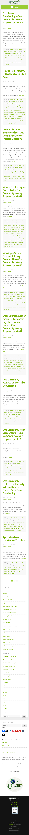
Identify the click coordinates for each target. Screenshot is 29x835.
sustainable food (15, 229)
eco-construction (8, 174)
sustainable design (8, 225)
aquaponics (6, 309)
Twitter (4, 695)
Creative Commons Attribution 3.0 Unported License (14, 804)
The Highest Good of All (13, 235)
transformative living (19, 118)
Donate (4, 705)
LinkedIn (5, 692)
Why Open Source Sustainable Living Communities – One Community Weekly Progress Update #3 (12, 259)
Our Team (5, 593)
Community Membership (9, 666)
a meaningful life (19, 108)
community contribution (9, 106)
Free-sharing (20, 244)
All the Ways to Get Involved (9, 656)
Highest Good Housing (8, 636)
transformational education (14, 358)
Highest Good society (8, 120)
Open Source (5, 742)
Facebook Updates (7, 676)
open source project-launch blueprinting (13, 362)
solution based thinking (18, 172)
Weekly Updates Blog (8, 616)
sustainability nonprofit (9, 118)
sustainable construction (17, 231)
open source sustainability (10, 528)
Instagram (5, 682)
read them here (16, 832)
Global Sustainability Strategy (9, 609)
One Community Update (9, 62)
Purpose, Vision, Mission (8, 603)
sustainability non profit (9, 55)
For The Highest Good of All (9, 612)
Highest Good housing (18, 238)
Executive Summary (7, 619)
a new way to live (18, 120)
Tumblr (4, 698)
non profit (11, 246)
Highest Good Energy (8, 633)
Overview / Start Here (8, 599)
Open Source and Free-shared (10, 606)
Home (4, 590)
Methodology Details (7, 745)
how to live (12, 108)
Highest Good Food (7, 629)
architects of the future (15, 53)
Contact (5, 708)
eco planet (18, 57)
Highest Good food (17, 240)
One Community (14, 2)
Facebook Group (7, 679)
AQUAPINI (10, 296)
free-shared (17, 463)
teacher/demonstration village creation (13, 298)
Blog (4, 702)
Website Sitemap (7, 622)
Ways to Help (6, 596)
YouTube (5, 689)
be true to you (22, 114)
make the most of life (20, 116)
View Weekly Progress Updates (10, 663)
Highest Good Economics (9, 642)
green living (13, 176)
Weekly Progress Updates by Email (11, 659)
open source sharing (19, 60)
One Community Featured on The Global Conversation (14, 382)
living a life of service (12, 101)
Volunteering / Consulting (9, 669)
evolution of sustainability (9, 57)
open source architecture (13, 178)
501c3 (21, 223)
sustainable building (11, 244)
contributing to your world (10, 110)
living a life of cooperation (14, 103)
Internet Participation (8, 672)
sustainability (15, 225)
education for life (18, 167)
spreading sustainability (9, 421)
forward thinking (13, 567)
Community (6, 51)
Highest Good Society (8, 646)
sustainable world (18, 366)
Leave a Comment (7, 28)
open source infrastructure (10, 233)
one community (12, 112)
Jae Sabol (20, 522)
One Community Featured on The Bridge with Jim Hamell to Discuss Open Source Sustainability (14, 487)
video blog (6, 246)
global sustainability (20, 528)
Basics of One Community (16, 49)
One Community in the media (14, 419)
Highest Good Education (8, 639)
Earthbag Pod (16, 569)
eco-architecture (10, 60)
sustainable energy (8, 240)
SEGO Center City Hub (18, 472)
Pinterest (5, 685)
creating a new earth (19, 55)
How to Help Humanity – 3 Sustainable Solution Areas (14, 74)
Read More (9, 45)
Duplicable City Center (8, 649)
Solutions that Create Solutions (9, 752)
